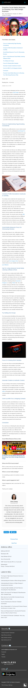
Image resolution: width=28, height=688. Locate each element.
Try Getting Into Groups (8, 60)
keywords (18, 280)
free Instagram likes (13, 261)
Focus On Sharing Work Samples (10, 63)
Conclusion (5, 70)
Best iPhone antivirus (6, 635)
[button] (25, 685)
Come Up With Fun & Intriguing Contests (12, 68)
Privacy (6, 685)
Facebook (3, 652)
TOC (2, 685)
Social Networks (8, 13)
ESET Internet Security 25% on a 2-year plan (11, 561)
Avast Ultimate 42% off (6, 556)
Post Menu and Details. (9, 39)
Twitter (13, 282)
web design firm (21, 130)
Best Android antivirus (6, 637)
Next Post (14, 543)
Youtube (3, 656)
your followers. (5, 264)
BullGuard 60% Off (5, 551)
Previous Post (14, 539)
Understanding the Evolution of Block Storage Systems (13, 580)
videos (3, 391)
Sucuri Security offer (5, 559)
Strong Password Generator (7, 632)
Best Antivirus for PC (6, 640)
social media (15, 92)
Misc (3, 13)
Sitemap (10, 685)
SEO (24, 214)
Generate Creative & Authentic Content (12, 65)
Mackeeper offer (4, 553)
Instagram (4, 282)
